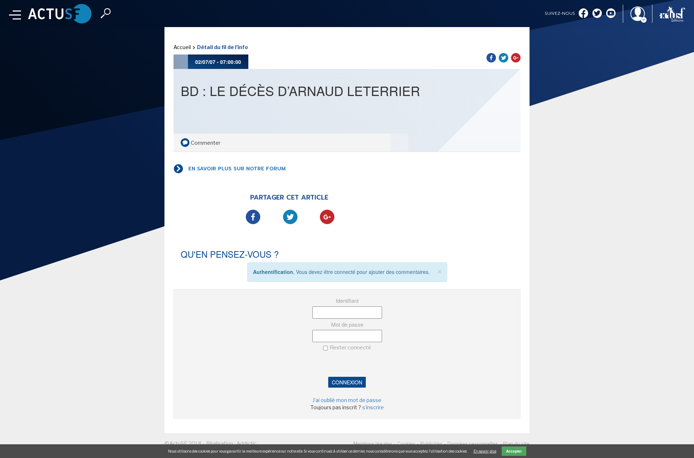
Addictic (246, 443)
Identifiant (347, 300)
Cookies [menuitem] (406, 443)
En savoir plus (485, 451)
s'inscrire (373, 407)
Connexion (347, 382)
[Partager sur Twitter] (503, 57)
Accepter (514, 451)
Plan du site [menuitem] (516, 443)
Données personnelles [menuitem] (472, 443)
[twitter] (597, 13)
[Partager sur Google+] (515, 57)
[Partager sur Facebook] (491, 57)
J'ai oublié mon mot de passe (347, 400)
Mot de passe (347, 324)
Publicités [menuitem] (431, 443)
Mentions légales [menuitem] (373, 443)
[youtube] (611, 13)
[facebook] (583, 13)
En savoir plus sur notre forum (237, 169)
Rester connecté (350, 347)
